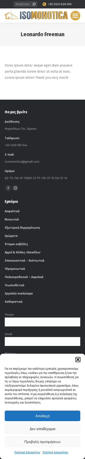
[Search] (34, 4)
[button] (78, 359)
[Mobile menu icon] (75, 15)
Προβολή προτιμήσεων (42, 442)
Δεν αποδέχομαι (42, 429)
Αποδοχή (42, 416)
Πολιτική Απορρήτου (27, 452)
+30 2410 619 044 (60, 4)
